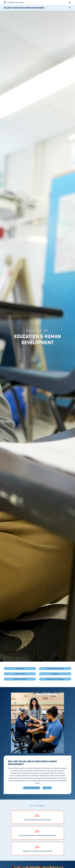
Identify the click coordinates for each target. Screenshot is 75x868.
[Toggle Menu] (69, 2)
